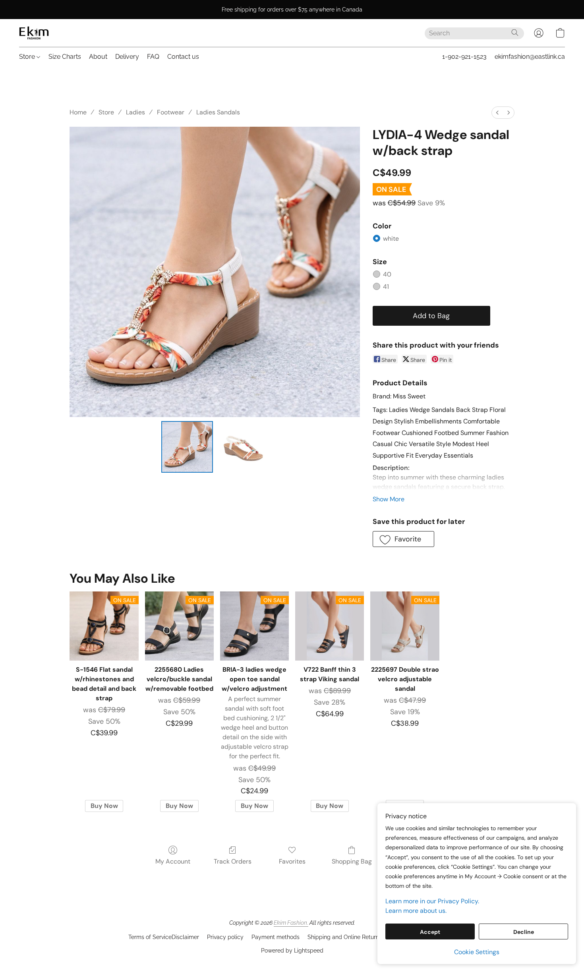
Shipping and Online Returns (344, 937)
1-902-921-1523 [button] (464, 56)
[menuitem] (497, 112)
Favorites (292, 861)
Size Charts (64, 56)
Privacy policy (225, 937)
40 (387, 274)
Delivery (127, 56)
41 (386, 286)
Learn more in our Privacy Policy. (432, 901)
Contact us (183, 56)
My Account (172, 861)
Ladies (135, 112)
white (391, 238)
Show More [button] (388, 499)
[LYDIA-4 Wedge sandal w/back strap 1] (242, 447)
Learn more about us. (416, 910)
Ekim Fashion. (291, 923)
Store (28, 56)
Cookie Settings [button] (476, 952)
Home (78, 112)
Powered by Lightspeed (292, 950)
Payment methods (275, 937)
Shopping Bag (352, 861)
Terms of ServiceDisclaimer (163, 937)
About (98, 56)
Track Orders (232, 861)
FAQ (153, 56)
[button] (34, 33)
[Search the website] (515, 32)
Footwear (170, 112)
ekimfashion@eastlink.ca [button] (530, 56)
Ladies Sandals (218, 112)
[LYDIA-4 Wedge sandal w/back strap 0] (187, 447)
